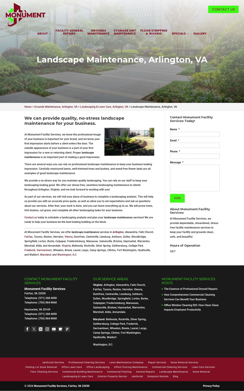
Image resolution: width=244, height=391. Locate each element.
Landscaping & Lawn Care (77, 376)
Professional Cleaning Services (87, 362)
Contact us (30, 217)
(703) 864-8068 (47, 318)
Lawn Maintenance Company (126, 362)
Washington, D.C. (67, 254)
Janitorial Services (53, 362)
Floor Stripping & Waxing (153, 32)
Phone (175, 151)
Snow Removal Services (184, 362)
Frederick (29, 250)
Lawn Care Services (203, 367)
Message (176, 162)
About (42, 34)
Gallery (200, 34)
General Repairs (145, 371)
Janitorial (137, 376)
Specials (179, 34)
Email (174, 140)
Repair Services (157, 362)
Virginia (66, 245)
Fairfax (28, 236)
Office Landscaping (98, 367)
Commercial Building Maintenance (82, 371)
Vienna (69, 236)
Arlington (118, 232)
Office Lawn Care (72, 367)
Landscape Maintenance (173, 371)
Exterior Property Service (112, 376)
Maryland (45, 254)
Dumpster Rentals (157, 376)
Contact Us (223, 9)
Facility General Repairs (69, 32)
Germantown (44, 250)
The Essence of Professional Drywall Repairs (190, 288)
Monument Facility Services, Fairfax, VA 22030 (61, 386)
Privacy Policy (211, 386)
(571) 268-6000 (47, 314)
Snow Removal (201, 371)
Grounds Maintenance (98, 32)
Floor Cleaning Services (44, 371)
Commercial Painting (119, 371)
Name (175, 129)
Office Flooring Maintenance (131, 367)
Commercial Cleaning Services (169, 367)
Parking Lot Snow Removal (41, 367)
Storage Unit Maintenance (125, 32)
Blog (175, 376)
